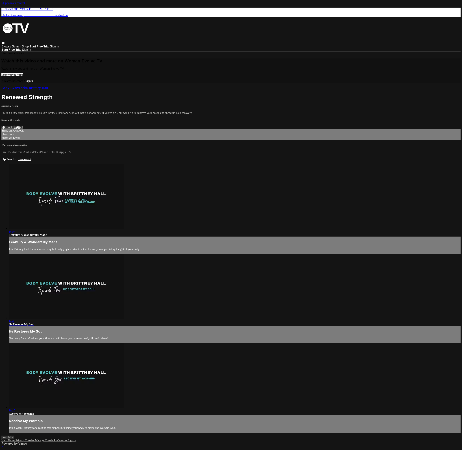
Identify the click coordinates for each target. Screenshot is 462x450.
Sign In (26, 49)
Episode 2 (6, 105)
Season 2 (24, 159)
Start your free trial (12, 74)
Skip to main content (13, 3)
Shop (25, 46)
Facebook (7, 127)
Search (17, 46)
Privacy (20, 440)
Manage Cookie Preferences (51, 440)
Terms (12, 440)
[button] (3, 43)
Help (4, 440)
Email (19, 127)
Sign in (54, 46)
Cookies (30, 440)
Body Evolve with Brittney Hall (24, 88)
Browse (6, 46)
